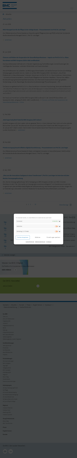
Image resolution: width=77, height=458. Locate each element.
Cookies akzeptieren (22, 237)
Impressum (48, 241)
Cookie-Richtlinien (30, 241)
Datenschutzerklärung (40, 241)
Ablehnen (37, 237)
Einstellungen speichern (53, 237)
